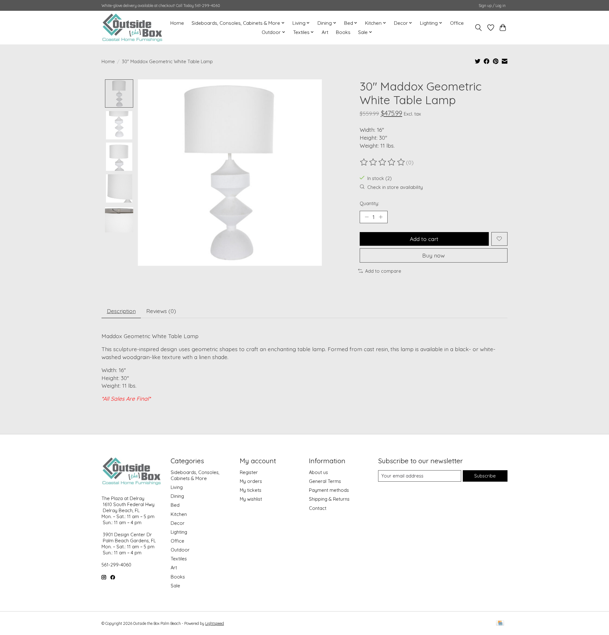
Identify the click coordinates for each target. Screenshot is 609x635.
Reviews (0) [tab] (161, 310)
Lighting (179, 532)
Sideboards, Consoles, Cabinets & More (195, 475)
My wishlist (251, 499)
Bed (175, 505)
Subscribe (485, 476)
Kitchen (179, 514)
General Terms (325, 481)
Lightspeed (214, 623)
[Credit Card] (500, 623)
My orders (251, 481)
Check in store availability (395, 187)
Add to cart (424, 238)
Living (177, 487)
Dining (177, 496)
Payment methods (329, 490)
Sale (175, 586)
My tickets (250, 490)
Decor (178, 523)
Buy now (433, 255)
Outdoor (180, 550)
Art (325, 32)
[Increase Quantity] (380, 216)
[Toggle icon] (478, 27)
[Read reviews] (383, 162)
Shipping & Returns (329, 499)
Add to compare (383, 271)
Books (343, 32)
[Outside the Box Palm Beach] (132, 27)
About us (318, 472)
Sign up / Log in (492, 5)
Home (177, 23)
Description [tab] (121, 310)
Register (249, 472)
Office (457, 23)
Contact (317, 508)
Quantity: (369, 203)
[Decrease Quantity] (366, 216)
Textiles (179, 559)
